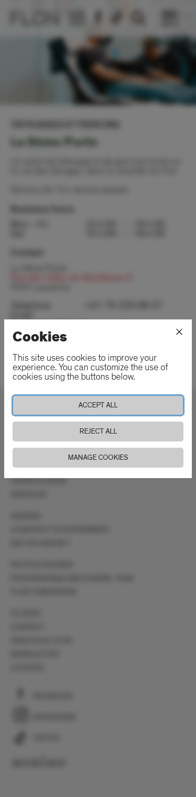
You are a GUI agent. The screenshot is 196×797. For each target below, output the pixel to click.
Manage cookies (98, 457)
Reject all (98, 431)
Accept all (98, 405)
